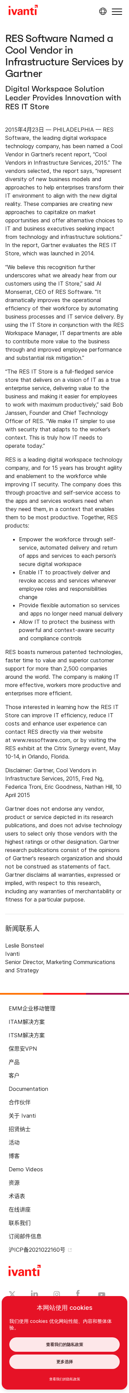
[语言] (102, 11)
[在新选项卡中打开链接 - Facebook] (78, 1295)
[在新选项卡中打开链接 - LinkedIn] (34, 1295)
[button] (117, 11)
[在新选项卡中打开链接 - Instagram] (56, 1295)
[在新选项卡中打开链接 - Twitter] (12, 1295)
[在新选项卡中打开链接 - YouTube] (101, 1295)
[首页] (23, 11)
